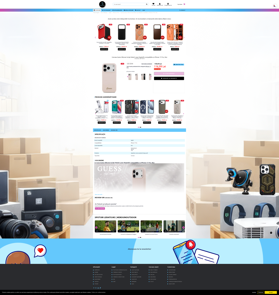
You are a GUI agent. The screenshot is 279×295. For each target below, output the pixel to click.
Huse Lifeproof (153, 272)
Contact (183, 10)
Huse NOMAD (153, 279)
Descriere (106, 130)
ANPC (114, 281)
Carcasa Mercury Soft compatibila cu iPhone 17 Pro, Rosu (104, 43)
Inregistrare (172, 272)
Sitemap (96, 283)
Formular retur (173, 279)
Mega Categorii (129, 10)
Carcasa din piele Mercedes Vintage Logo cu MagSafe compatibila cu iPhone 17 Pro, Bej (162, 116)
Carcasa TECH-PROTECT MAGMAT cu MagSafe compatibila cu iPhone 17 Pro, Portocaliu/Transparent (175, 43)
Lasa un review (131, 71)
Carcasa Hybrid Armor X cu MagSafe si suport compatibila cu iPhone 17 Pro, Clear (101, 116)
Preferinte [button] (260, 292)
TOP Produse (107, 10)
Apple (132, 140)
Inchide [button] (254, 292)
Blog (133, 283)
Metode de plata (99, 274)
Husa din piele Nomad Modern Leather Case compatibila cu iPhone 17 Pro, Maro (157, 43)
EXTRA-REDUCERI (118, 10)
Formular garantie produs (175, 281)
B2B (114, 279)
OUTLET (139, 10)
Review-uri (114, 130)
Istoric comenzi (172, 274)
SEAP (144, 10)
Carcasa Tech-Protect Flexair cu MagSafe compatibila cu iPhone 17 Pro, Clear (147, 116)
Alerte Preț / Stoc (179, 64)
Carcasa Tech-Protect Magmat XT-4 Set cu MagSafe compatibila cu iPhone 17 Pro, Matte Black (132, 116)
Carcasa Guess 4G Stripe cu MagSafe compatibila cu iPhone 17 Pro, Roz (177, 116)
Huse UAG (152, 274)
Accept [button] (271, 292)
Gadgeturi (134, 279)
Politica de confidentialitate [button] (98, 292)
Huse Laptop (134, 274)
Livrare (96, 272)
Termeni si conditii (117, 272)
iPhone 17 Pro (134, 143)
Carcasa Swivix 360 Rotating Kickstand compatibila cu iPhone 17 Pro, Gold (139, 43)
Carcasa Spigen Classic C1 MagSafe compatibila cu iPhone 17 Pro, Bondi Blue (117, 116)
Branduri (134, 281)
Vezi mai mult (99, 194)
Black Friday (97, 279)
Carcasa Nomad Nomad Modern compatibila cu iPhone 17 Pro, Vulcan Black (122, 43)
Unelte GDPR (172, 283)
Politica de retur (117, 274)
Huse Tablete (135, 272)
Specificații (97, 130)
